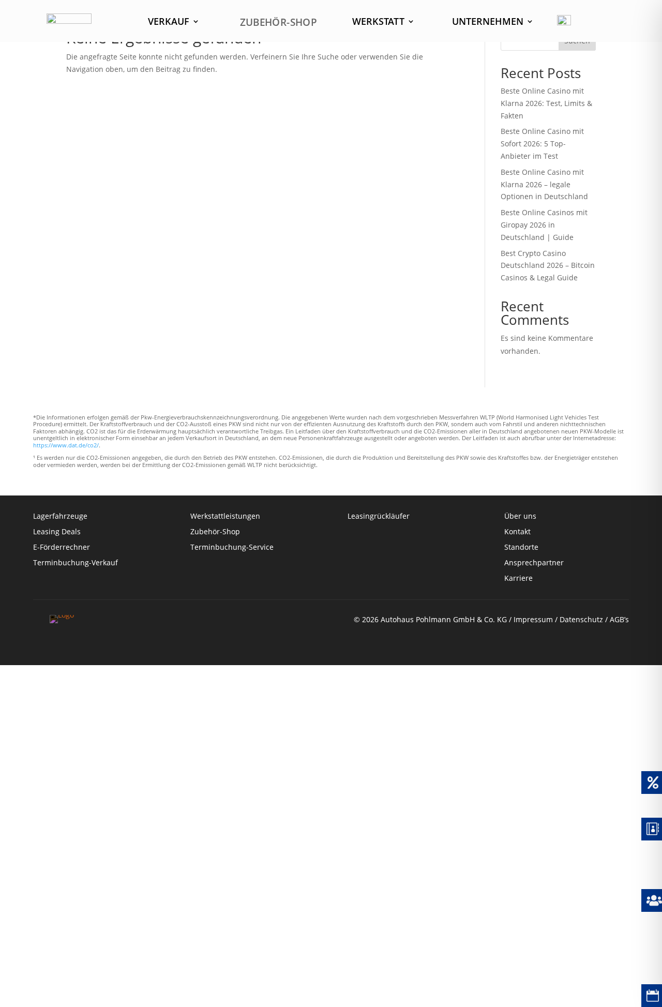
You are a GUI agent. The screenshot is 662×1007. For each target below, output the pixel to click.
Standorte (521, 548)
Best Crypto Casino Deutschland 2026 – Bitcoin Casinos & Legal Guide (548, 265)
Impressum (533, 619)
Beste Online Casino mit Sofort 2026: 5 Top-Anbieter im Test (542, 143)
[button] (23, 984)
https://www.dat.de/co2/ (66, 445)
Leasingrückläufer (379, 517)
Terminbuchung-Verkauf (75, 563)
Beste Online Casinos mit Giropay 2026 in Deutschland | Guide (544, 224)
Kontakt (518, 532)
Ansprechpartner (534, 563)
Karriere (518, 579)
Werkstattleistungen (225, 517)
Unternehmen (487, 22)
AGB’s (619, 619)
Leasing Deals (57, 532)
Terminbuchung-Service (232, 548)
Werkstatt (378, 22)
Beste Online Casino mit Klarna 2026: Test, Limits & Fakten (546, 103)
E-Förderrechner (61, 548)
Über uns (520, 517)
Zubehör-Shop (215, 532)
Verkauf (168, 22)
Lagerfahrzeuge (60, 517)
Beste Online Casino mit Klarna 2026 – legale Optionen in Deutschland (544, 184)
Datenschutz (581, 619)
